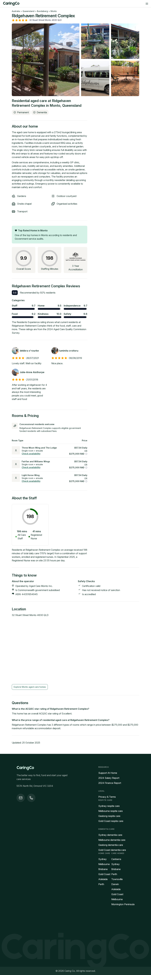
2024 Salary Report (108, 777)
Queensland (28, 11)
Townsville (117, 879)
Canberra (116, 859)
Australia (16, 11)
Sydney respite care (109, 805)
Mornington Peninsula (122, 904)
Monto (54, 11)
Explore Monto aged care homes (30, 687)
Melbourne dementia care (111, 839)
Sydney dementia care (110, 834)
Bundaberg (42, 11)
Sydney (102, 859)
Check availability (31, 453)
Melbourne (104, 864)
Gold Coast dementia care (112, 849)
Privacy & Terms (107, 796)
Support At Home (107, 772)
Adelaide (103, 879)
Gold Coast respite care (110, 821)
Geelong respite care (109, 816)
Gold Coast (104, 874)
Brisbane (103, 869)
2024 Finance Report (109, 782)
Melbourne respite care (110, 810)
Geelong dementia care (110, 844)
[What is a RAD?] (86, 454)
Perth (101, 884)
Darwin (115, 884)
